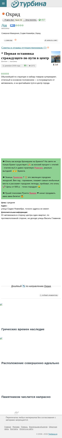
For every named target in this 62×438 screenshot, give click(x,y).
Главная (7, 427)
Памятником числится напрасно (26, 396)
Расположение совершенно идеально (30, 363)
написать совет (52, 40)
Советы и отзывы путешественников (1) (23, 47)
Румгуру (38, 168)
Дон (4, 25)
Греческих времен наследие (22, 329)
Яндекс (32, 193)
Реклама (16, 427)
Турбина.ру (52, 434)
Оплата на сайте (26, 429)
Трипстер (17, 177)
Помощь (24, 427)
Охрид (13, 14)
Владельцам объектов (38, 427)
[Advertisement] (31, 124)
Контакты (14, 429)
